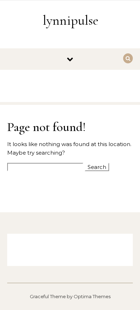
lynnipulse (70, 20)
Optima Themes (92, 296)
